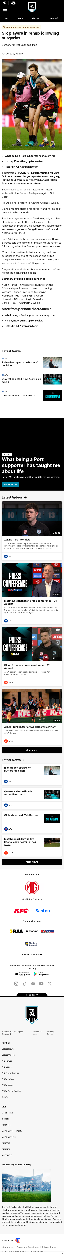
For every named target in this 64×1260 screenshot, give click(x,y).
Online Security (37, 1251)
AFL (7, 18)
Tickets (52, 18)
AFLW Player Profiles (11, 1091)
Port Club (6, 1143)
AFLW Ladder (8, 1085)
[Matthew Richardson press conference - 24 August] (32, 593)
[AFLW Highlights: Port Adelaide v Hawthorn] (32, 717)
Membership (7, 1113)
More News (32, 861)
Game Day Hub (9, 1137)
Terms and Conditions (28, 1247)
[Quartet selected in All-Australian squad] (32, 379)
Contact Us (8, 1247)
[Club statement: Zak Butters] (32, 395)
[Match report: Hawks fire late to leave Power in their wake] (32, 846)
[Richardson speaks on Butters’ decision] (32, 362)
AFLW (20, 18)
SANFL (5, 1097)
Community (7, 1155)
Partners (6, 1149)
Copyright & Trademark (14, 1251)
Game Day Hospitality (12, 1131)
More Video (32, 750)
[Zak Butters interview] (32, 530)
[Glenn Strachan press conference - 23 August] (32, 656)
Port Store (6, 1125)
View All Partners (30, 954)
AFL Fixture (7, 1061)
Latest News (8, 1049)
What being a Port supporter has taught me (30, 155)
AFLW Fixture (8, 1079)
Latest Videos (8, 1055)
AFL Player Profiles (10, 1073)
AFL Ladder (7, 1067)
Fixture (35, 18)
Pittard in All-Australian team (21, 166)
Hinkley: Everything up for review (24, 161)
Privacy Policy (50, 1032)
